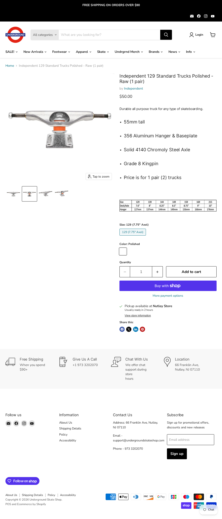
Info (189, 52)
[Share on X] (128, 329)
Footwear (60, 52)
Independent (133, 88)
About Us (65, 423)
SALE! (10, 52)
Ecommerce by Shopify (31, 504)
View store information (138, 315)
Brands (154, 52)
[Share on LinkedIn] (135, 329)
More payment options (168, 296)
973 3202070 (134, 449)
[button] (197, 34)
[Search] (166, 35)
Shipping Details (70, 428)
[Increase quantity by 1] (157, 271)
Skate (101, 52)
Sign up (176, 453)
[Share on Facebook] (122, 329)
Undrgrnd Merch (127, 52)
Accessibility (67, 440)
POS (8, 504)
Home (9, 66)
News (173, 52)
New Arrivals (33, 52)
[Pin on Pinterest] (142, 329)
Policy (63, 434)
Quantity (125, 262)
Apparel (82, 52)
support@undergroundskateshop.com (138, 440)
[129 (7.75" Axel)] (133, 237)
